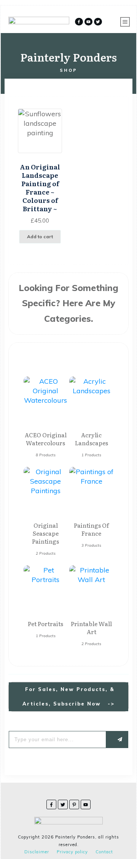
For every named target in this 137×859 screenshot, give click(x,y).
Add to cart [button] (40, 236)
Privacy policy (72, 851)
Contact (104, 851)
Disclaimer (36, 851)
